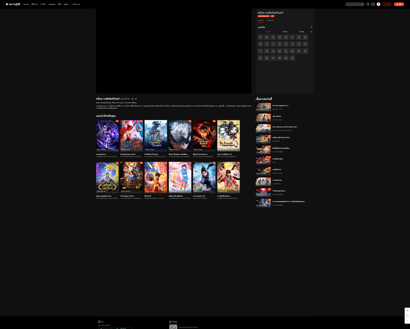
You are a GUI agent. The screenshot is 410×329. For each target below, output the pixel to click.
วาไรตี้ (42, 4)
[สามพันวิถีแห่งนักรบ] (228, 177)
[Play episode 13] (286, 44)
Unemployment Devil (127, 154)
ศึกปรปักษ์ (148, 196)
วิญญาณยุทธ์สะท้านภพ (103, 196)
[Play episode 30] (292, 58)
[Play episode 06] (292, 37)
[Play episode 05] (286, 37)
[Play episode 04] (279, 37)
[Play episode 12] (279, 44)
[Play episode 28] (279, 58)
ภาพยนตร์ (51, 4)
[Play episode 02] (266, 37)
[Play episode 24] (305, 51)
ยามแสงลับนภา (101, 154)
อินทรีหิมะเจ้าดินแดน (151, 154)
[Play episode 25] (260, 58)
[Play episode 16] (305, 44)
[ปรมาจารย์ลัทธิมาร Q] (228, 136)
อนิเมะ (66, 4)
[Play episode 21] (286, 51)
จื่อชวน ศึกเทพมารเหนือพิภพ (178, 154)
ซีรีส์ (59, 4)
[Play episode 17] (260, 51)
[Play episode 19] (273, 51)
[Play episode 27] (273, 58)
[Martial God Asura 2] (204, 136)
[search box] (362, 4)
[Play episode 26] (266, 58)
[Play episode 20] (279, 51)
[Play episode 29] (286, 58)
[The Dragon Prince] (131, 177)
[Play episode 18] (266, 51)
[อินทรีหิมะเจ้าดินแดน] (156, 136)
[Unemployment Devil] (131, 136)
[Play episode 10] (266, 44)
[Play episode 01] (260, 37)
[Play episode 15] (299, 44)
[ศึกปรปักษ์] (156, 177)
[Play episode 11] (273, 44)
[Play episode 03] (273, 37)
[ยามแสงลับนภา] (107, 136)
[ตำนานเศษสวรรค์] (204, 177)
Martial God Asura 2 (200, 154)
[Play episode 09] (260, 44)
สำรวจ (77, 4)
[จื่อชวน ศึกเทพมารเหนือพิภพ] (180, 136)
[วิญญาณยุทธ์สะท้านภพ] (107, 177)
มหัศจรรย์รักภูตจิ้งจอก (176, 196)
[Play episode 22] (292, 51)
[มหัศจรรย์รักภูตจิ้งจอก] (180, 177)
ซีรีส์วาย (34, 4)
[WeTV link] (13, 4)
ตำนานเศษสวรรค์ (199, 196)
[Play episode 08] (305, 37)
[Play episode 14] (292, 44)
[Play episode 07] (299, 37)
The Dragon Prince (127, 196)
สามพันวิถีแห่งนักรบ (223, 196)
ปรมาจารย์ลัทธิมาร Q (224, 154)
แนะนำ (26, 4)
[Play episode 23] (299, 51)
